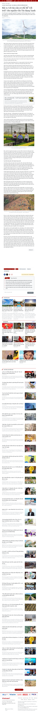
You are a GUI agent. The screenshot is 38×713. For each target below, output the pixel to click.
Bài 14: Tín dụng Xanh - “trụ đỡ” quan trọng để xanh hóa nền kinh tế (16, 98)
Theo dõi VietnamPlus (25, 274)
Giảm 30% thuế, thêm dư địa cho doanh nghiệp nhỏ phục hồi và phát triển (12, 648)
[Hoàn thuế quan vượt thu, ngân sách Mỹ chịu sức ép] (30, 565)
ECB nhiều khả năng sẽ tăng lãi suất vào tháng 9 (13, 403)
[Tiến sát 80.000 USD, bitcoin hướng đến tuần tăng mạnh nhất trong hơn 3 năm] (30, 607)
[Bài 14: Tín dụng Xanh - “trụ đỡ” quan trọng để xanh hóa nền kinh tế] (31, 99)
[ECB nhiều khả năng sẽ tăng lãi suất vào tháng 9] (30, 406)
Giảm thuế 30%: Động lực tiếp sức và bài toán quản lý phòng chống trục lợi (12, 488)
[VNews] (23, 695)
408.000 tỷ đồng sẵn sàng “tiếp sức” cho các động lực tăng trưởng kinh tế (12, 372)
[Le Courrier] (12, 695)
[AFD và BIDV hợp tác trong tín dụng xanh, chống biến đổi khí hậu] (19, 303)
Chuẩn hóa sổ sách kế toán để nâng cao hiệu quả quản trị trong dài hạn (13, 659)
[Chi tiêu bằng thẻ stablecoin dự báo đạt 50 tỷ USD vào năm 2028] (30, 438)
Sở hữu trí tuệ (20, 697)
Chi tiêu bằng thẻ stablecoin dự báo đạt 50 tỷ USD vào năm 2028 (12, 435)
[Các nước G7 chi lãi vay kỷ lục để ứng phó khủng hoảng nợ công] (30, 554)
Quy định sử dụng (25, 697)
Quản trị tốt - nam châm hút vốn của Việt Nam (12, 509)
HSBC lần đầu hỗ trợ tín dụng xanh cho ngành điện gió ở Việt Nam (30, 309)
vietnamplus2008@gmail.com (24, 707)
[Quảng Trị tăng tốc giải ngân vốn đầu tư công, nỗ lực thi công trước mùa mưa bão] (30, 682)
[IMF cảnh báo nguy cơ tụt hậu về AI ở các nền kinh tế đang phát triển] (30, 416)
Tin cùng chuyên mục (8, 369)
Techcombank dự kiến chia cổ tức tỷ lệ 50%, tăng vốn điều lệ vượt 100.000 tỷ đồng (12, 520)
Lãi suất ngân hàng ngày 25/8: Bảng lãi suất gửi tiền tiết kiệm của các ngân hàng (12, 499)
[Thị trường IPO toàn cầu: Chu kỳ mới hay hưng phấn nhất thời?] (30, 618)
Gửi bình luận (30, 292)
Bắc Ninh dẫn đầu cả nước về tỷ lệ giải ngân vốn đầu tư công (12, 478)
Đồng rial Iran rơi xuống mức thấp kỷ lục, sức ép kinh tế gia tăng (12, 573)
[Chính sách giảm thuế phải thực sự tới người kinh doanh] (30, 629)
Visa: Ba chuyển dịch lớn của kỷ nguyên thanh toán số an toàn (12, 393)
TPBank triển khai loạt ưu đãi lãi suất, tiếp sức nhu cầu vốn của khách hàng (12, 530)
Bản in (9, 274)
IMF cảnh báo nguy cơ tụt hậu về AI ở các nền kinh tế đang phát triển (12, 414)
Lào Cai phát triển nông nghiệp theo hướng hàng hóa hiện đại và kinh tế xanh (19, 280)
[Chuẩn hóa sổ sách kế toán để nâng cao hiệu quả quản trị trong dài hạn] (30, 661)
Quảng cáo (29, 699)
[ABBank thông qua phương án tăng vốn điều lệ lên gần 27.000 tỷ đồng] (30, 543)
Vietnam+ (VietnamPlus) (9, 0)
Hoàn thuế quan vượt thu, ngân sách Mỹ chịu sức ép (12, 562)
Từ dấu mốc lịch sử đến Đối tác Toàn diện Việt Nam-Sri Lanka (12, 446)
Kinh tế (3, 3)
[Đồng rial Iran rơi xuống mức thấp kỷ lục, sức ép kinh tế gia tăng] (30, 575)
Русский (29, 0)
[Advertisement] (19, 258)
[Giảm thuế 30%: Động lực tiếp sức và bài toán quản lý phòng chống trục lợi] (30, 491)
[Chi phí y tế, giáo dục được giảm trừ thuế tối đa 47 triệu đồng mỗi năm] (30, 672)
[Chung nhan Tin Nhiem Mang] (9, 709)
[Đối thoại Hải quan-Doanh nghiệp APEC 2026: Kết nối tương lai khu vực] (30, 586)
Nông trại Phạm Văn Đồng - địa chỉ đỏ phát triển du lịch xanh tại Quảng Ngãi (19, 282)
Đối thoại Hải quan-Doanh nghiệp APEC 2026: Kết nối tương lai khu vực (12, 583)
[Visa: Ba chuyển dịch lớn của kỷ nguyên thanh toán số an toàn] (30, 396)
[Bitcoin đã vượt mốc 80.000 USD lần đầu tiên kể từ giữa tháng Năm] (30, 469)
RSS (29, 697)
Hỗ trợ (32, 697)
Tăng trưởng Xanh (14, 278)
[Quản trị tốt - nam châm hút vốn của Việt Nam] (30, 512)
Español (24, 0)
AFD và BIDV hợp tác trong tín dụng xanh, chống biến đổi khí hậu (18, 309)
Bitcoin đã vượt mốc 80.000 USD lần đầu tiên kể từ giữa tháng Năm (12, 467)
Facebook (5, 274)
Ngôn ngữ (35, 697)
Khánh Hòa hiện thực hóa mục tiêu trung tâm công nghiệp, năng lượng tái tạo (19, 285)
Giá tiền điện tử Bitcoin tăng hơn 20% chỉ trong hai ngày (13, 638)
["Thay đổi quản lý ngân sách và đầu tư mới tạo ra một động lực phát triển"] (30, 596)
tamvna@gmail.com (21, 705)
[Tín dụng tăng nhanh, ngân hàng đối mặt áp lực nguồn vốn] (30, 385)
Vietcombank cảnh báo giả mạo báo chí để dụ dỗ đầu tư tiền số (12, 457)
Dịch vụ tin (25, 699)
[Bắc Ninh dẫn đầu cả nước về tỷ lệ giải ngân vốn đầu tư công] (30, 480)
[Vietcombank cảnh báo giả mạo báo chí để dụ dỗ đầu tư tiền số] (30, 459)
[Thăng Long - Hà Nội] (31, 0)
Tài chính (8, 3)
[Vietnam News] (6, 695)
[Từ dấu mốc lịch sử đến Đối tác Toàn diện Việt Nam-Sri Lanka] (30, 448)
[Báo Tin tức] (32, 695)
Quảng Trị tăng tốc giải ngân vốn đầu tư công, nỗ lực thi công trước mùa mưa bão (12, 680)
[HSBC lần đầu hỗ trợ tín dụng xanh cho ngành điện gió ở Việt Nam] (30, 303)
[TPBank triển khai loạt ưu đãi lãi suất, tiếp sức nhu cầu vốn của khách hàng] (30, 533)
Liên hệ (33, 699)
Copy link (12, 274)
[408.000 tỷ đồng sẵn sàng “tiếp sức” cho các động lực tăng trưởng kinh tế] (30, 374)
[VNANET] (27, 695)
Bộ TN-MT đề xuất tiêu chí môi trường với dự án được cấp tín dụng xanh (7, 309)
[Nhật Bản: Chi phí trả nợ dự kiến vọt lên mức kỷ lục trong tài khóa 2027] (30, 427)
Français (21, 0)
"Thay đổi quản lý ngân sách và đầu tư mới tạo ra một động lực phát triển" (12, 594)
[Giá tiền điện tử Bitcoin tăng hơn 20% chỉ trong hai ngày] (30, 640)
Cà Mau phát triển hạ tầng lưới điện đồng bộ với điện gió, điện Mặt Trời (18, 283)
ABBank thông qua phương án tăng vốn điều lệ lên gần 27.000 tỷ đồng (12, 541)
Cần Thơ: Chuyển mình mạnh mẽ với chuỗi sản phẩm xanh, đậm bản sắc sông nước (19, 288)
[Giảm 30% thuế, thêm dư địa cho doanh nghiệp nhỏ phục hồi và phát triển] (30, 651)
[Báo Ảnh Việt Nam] (18, 695)
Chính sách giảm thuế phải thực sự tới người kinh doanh (12, 627)
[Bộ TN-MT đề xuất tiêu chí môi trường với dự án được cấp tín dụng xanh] (7, 303)
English (18, 0)
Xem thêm (19, 689)
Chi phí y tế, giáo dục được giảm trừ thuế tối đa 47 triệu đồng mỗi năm (12, 670)
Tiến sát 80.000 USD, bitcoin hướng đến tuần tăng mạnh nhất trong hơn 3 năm (12, 605)
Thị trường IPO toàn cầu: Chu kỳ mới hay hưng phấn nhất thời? (12, 615)
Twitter (7, 274)
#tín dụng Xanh (6, 271)
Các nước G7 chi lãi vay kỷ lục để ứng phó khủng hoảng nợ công (12, 552)
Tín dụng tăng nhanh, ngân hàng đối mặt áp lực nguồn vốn (13, 383)
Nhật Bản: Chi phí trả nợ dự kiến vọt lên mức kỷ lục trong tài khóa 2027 (12, 425)
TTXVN (22, 699)
